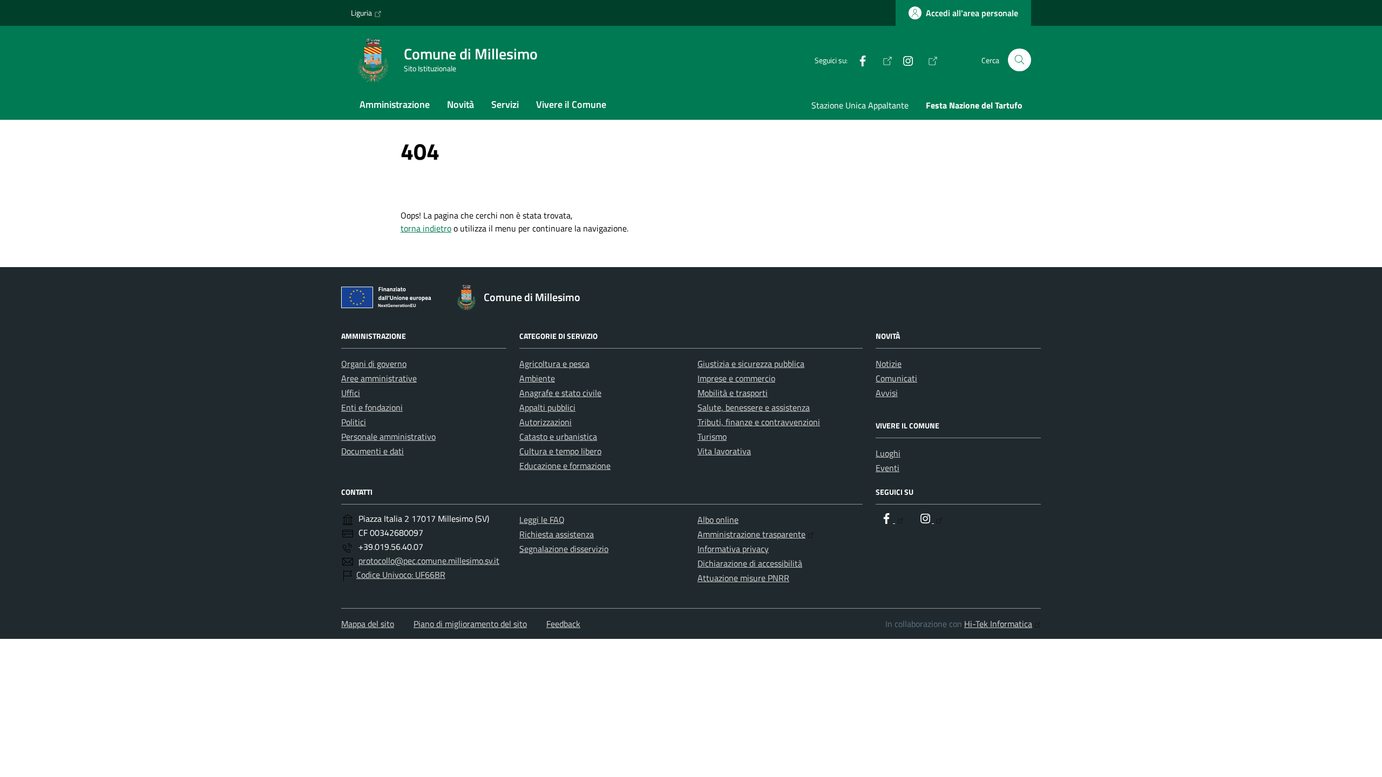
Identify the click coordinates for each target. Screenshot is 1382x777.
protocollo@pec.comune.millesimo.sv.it (428, 560)
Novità (460, 104)
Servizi (505, 104)
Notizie (889, 363)
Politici (353, 421)
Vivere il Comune (571, 104)
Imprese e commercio (736, 378)
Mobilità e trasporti (732, 392)
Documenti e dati (372, 451)
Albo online (718, 519)
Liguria (361, 12)
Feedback (563, 623)
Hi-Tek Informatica (998, 623)
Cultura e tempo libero (560, 451)
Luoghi (888, 453)
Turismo (712, 436)
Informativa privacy (733, 548)
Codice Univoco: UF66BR (400, 574)
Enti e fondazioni (372, 407)
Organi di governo (374, 363)
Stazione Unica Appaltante (860, 105)
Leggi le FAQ (542, 519)
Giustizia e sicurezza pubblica (750, 363)
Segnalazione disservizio (563, 548)
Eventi (887, 467)
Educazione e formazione (565, 465)
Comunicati (896, 378)
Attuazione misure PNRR (743, 577)
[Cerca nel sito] (1019, 60)
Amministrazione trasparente (751, 534)
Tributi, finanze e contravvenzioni (758, 421)
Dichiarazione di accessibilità (749, 563)
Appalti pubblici (547, 407)
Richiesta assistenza (556, 534)
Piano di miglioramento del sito (470, 623)
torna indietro (426, 228)
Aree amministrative (379, 378)
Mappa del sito (367, 623)
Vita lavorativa (724, 451)
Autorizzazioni (545, 421)
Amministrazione (395, 104)
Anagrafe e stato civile (560, 392)
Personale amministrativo (388, 436)
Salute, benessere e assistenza (753, 407)
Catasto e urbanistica (558, 436)
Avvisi (887, 392)
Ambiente (537, 378)
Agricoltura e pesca (554, 363)
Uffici (350, 392)
